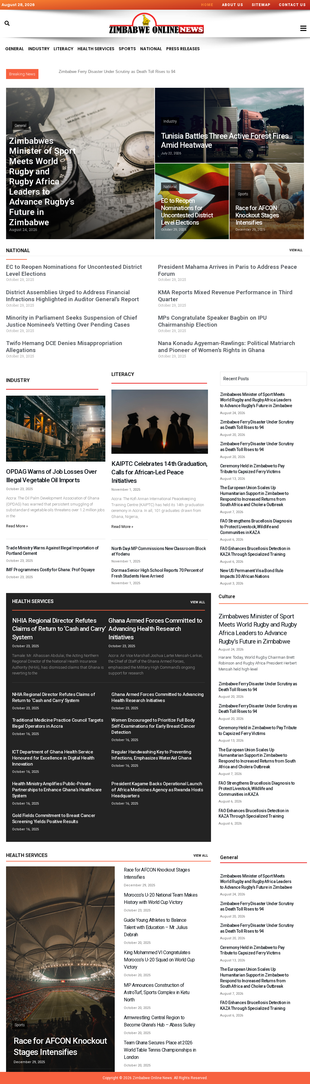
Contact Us (292, 5)
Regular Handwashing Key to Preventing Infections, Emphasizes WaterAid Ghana (151, 755)
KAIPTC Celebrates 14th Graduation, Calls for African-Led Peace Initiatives (159, 472)
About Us (232, 5)
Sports (127, 49)
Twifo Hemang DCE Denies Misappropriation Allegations (64, 347)
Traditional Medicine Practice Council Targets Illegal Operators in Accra (57, 723)
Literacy (63, 49)
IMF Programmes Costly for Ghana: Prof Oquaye (50, 569)
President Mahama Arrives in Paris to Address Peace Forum (227, 270)
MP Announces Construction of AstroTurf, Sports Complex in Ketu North (156, 992)
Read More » (17, 526)
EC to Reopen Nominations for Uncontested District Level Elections (187, 211)
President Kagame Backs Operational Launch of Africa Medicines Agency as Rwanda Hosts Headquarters (157, 790)
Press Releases (183, 49)
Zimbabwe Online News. (153, 1078)
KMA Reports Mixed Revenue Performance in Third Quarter (225, 296)
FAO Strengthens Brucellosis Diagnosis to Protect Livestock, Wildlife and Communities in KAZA (256, 527)
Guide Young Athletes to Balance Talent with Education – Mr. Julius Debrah (155, 927)
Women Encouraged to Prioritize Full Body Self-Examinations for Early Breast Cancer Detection (153, 726)
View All (197, 602)
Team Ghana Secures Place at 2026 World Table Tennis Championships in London (160, 1050)
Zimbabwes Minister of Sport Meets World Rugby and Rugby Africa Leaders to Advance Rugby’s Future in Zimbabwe (42, 181)
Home (207, 5)
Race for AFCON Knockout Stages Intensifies (257, 215)
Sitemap (261, 5)
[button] (7, 23)
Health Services (96, 49)
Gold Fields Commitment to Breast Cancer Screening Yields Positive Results (53, 818)
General (14, 49)
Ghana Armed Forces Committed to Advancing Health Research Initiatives (155, 629)
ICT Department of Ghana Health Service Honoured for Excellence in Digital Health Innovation (53, 758)
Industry (38, 49)
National (151, 49)
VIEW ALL (295, 250)
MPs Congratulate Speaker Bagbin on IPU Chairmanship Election (212, 321)
